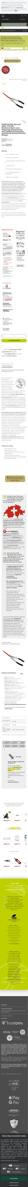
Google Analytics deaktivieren (7, 1010)
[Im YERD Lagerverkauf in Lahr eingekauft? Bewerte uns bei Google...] (17, 1037)
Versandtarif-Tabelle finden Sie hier (7, 248)
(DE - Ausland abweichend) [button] (6, 329)
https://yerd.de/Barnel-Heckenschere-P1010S (15, 704)
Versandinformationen (14, 966)
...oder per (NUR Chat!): (8, 310)
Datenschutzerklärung (6, 1160)
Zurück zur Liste (8, 57)
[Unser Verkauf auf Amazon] (15, 1032)
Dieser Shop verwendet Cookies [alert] (14, 1136)
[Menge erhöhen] (25, 336)
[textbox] (12, 48)
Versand (5, 244)
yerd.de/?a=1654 (8, 708)
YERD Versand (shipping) (14, 951)
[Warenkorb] (25, 15)
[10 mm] (14, 718)
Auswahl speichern (14, 1182)
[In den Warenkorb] (2, 78)
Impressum (15, 1160)
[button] (22, 15)
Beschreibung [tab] (7, 366)
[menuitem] (6, 19)
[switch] (10, 1165)
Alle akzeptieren (14, 1178)
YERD (10, 925)
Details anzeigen (14, 1185)
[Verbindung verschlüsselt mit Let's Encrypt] (14, 1123)
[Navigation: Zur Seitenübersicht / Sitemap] (3, 58)
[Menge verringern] (3, 336)
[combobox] (12, 48)
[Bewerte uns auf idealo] (22, 1032)
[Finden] (2, 27)
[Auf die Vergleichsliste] (23, 91)
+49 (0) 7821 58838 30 (7, 5)
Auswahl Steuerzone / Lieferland (6, 234)
